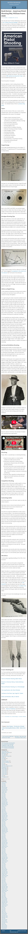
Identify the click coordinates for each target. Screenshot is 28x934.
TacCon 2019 (4, 770)
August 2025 (4, 792)
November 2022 (5, 830)
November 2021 (4, 843)
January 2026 (4, 788)
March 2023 (4, 826)
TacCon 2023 (4, 774)
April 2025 (4, 797)
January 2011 (4, 928)
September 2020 (5, 860)
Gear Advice (4, 758)
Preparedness (4, 767)
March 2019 (4, 882)
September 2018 (5, 890)
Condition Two (22, 585)
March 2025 (4, 798)
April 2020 (4, 867)
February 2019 (4, 884)
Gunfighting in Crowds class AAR (7, 745)
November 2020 (5, 858)
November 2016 (5, 917)
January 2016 (4, 920)
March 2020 (4, 868)
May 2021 (3, 851)
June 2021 (4, 849)
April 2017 (4, 911)
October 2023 (4, 818)
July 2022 (3, 833)
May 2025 (4, 796)
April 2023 (4, 825)
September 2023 (5, 819)
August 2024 (4, 805)
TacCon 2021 (4, 772)
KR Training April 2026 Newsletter (8, 747)
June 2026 (4, 785)
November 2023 (4, 816)
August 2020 (4, 862)
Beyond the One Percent (6, 752)
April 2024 (4, 810)
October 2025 (4, 791)
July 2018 (3, 892)
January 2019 (4, 885)
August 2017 (4, 906)
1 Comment (20, 716)
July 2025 (3, 793)
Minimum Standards (5, 762)
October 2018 (4, 889)
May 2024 (4, 809)
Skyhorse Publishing (10, 708)
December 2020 (5, 857)
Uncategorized (4, 776)
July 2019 (3, 878)
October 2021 (4, 844)
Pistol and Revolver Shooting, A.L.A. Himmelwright (12, 686)
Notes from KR (14, 3)
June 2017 (4, 908)
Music (3, 763)
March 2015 (4, 924)
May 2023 (3, 824)
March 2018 (4, 897)
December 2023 (5, 815)
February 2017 (4, 913)
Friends (3, 757)
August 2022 (4, 832)
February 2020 (4, 869)
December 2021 (5, 842)
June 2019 (4, 879)
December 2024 (5, 802)
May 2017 (3, 909)
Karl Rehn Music (14, 930)
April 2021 (4, 852)
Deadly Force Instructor (6, 756)
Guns (11, 716)
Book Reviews (7, 716)
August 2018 (4, 891)
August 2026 (4, 782)
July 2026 (3, 783)
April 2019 (4, 881)
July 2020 (3, 863)
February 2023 (4, 827)
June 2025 (4, 794)
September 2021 (5, 846)
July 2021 (3, 848)
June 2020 (4, 864)
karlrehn (6, 17)
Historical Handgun (13, 22)
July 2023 (3, 821)
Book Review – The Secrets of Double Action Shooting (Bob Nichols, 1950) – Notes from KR (13, 728)
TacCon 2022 (4, 773)
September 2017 (5, 904)
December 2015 (5, 922)
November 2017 (4, 902)
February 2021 (4, 854)
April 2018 (4, 896)
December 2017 (4, 901)
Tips (2, 775)
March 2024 (4, 811)
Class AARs (4, 754)
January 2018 (4, 900)
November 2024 (5, 803)
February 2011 (4, 926)
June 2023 (4, 822)
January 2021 (4, 855)
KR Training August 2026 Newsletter (8, 742)
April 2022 (4, 837)
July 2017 (3, 907)
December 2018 (5, 886)
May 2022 (4, 836)
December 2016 (5, 915)
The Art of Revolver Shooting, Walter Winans (11, 678)
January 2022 (4, 841)
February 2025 (4, 799)
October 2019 (4, 874)
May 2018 (4, 895)
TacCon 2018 (4, 769)
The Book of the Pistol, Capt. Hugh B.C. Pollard (12, 693)
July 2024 (3, 807)
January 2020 (4, 870)
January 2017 (4, 914)
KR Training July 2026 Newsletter (8, 744)
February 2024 (4, 813)
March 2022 (4, 838)
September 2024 (5, 804)
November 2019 (4, 873)
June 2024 (4, 808)
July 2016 (3, 918)
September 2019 (5, 875)
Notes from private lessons (6, 765)
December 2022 (5, 829)
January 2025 (4, 800)
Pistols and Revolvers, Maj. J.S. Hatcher (10, 696)
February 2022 (4, 840)
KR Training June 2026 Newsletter (8, 746)
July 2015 (3, 923)
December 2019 (5, 871)
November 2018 (5, 887)
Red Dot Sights (4, 768)
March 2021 (4, 853)
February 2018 (4, 898)
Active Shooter (4, 751)
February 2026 (4, 787)
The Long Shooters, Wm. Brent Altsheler (10, 690)
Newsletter (4, 764)
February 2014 (4, 925)
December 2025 (5, 789)
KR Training (5, 22)
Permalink (24, 716)
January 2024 (4, 814)
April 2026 (4, 786)
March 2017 (4, 912)
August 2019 (4, 876)
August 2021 (4, 847)
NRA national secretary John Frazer (14, 76)
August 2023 (4, 820)
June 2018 (4, 893)
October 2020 (4, 859)
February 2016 (4, 919)
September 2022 (5, 831)
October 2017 (4, 903)
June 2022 (4, 835)
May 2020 (4, 865)
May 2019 (3, 880)
